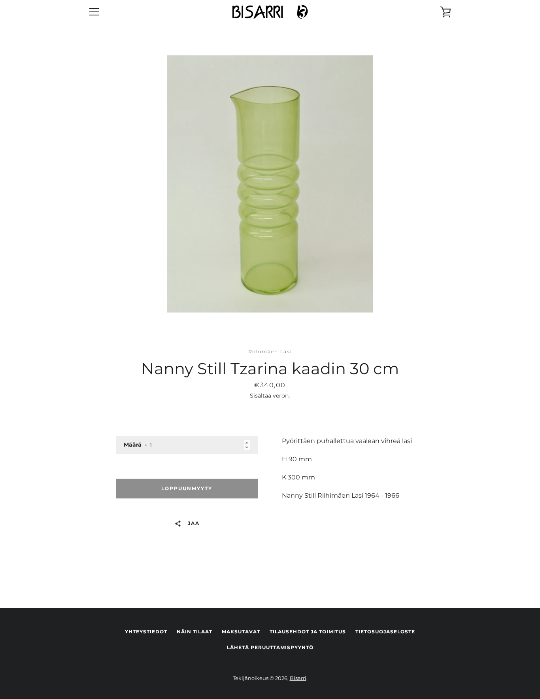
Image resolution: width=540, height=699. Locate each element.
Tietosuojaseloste (385, 632)
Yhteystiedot (146, 632)
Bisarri (298, 678)
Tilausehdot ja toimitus (308, 632)
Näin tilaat (194, 632)
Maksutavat (241, 632)
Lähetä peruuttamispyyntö (270, 647)
